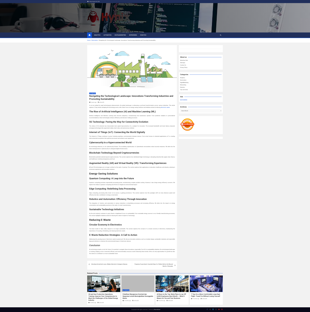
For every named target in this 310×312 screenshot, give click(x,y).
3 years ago (94, 102)
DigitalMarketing (120, 35)
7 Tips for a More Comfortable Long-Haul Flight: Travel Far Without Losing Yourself (205, 295)
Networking (133, 35)
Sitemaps (182, 62)
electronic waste (165, 107)
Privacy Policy (183, 67)
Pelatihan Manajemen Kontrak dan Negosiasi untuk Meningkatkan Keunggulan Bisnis (138, 296)
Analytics (97, 35)
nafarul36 (101, 102)
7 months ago (195, 298)
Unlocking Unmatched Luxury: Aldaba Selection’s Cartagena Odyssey (109, 264)
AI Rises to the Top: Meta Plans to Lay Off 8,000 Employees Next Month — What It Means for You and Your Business (171, 296)
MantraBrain (157, 309)
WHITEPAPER (183, 100)
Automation (107, 35)
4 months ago (161, 300)
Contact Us (183, 65)
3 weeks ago (93, 302)
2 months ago (127, 300)
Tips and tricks (184, 89)
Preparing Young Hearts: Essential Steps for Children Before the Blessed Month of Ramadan (154, 265)
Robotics (143, 35)
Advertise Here (184, 60)
